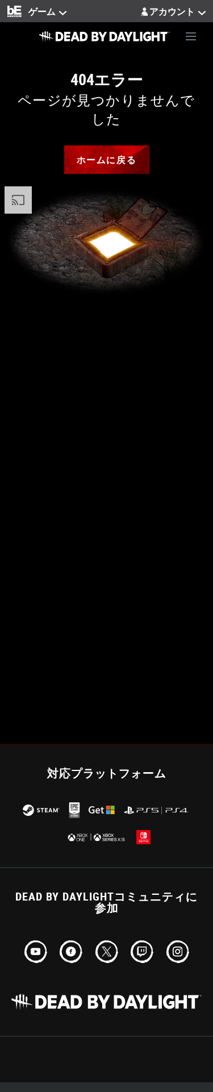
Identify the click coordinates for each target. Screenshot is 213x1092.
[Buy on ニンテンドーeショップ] (143, 837)
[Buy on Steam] (41, 810)
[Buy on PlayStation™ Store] (156, 810)
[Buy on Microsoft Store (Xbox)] (95, 837)
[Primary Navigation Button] (191, 36)
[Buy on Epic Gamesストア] (74, 810)
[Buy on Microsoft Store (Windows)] (102, 810)
